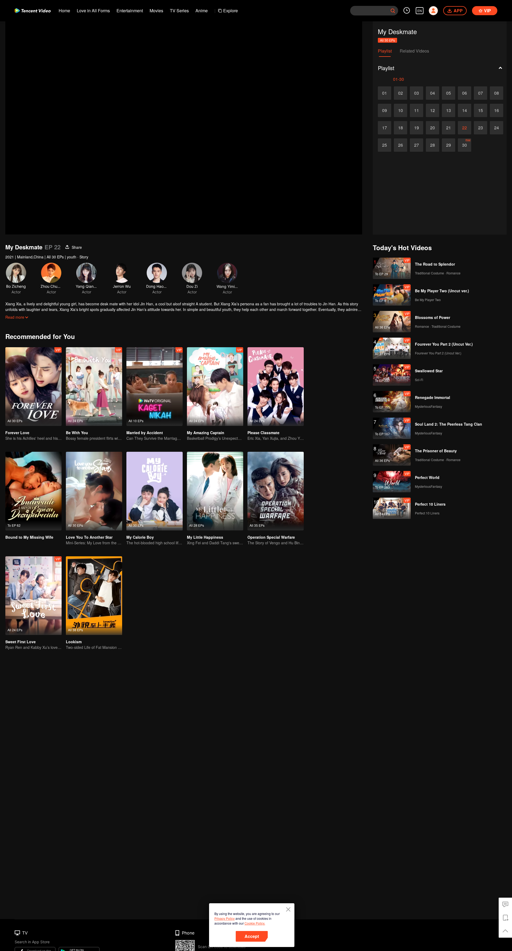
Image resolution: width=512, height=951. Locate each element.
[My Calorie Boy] (154, 491)
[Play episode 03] (416, 93)
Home (64, 10)
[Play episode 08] (496, 93)
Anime (201, 10)
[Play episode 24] (496, 127)
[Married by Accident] (154, 386)
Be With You (77, 432)
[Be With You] (94, 386)
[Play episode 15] (480, 110)
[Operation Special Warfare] (275, 491)
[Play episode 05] (448, 93)
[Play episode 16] (496, 110)
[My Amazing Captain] (215, 386)
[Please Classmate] (275, 386)
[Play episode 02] (400, 93)
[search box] (393, 10)
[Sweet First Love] (33, 595)
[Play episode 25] (384, 145)
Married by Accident (144, 432)
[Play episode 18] (400, 127)
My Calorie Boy (140, 537)
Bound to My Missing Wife (29, 537)
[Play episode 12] (432, 110)
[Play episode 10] (400, 110)
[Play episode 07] (480, 93)
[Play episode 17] (384, 127)
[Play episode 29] (448, 145)
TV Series (179, 10)
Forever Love (17, 432)
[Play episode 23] (480, 127)
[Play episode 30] (464, 145)
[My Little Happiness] (215, 491)
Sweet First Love (20, 641)
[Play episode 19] (416, 127)
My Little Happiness (205, 537)
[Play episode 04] (432, 93)
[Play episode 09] (384, 110)
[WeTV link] (33, 10)
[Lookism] (94, 595)
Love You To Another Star (89, 537)
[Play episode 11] (416, 110)
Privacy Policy (224, 918)
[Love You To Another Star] (94, 491)
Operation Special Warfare (271, 537)
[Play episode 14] (464, 110)
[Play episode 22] (464, 127)
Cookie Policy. (255, 923)
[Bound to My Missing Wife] (33, 491)
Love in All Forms (93, 10)
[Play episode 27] (416, 145)
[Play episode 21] (448, 127)
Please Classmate (263, 432)
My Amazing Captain (205, 432)
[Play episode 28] (432, 145)
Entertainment (130, 10)
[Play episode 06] (464, 93)
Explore (230, 10)
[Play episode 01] (384, 93)
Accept (252, 936)
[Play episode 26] (400, 145)
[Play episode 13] (448, 110)
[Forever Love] (33, 386)
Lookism (74, 641)
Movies (156, 10)
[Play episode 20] (432, 127)
